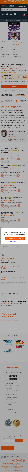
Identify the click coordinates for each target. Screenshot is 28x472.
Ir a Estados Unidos (14, 238)
